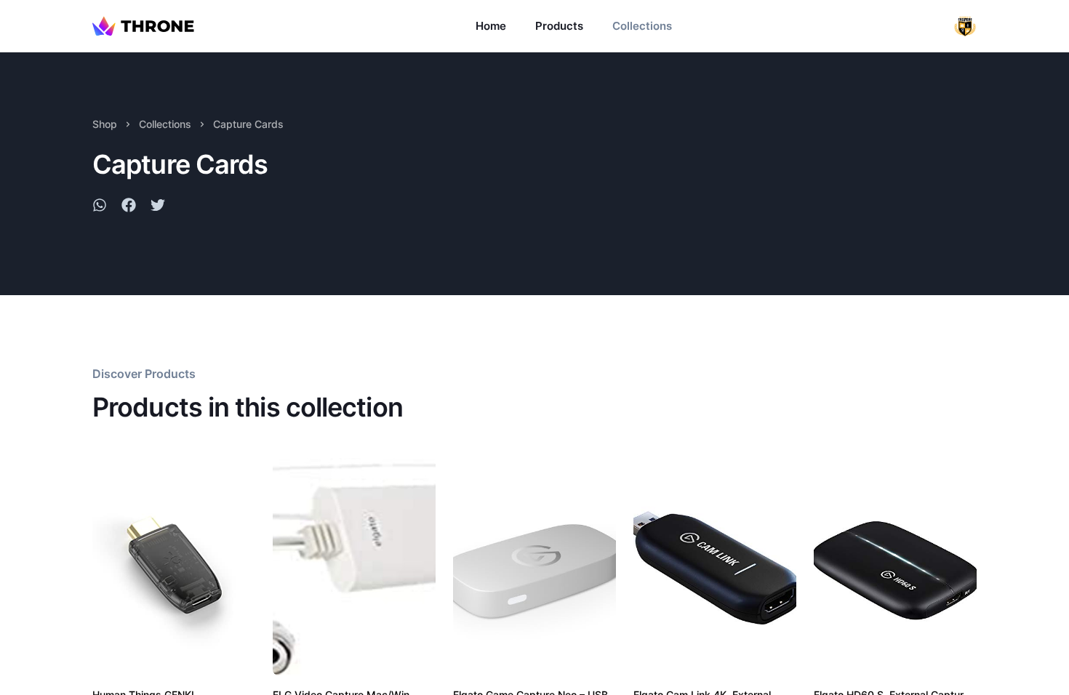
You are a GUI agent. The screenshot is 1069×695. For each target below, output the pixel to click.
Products (559, 26)
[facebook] (128, 207)
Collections (642, 26)
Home (491, 26)
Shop (104, 124)
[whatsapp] (99, 207)
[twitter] (158, 207)
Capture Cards (248, 124)
